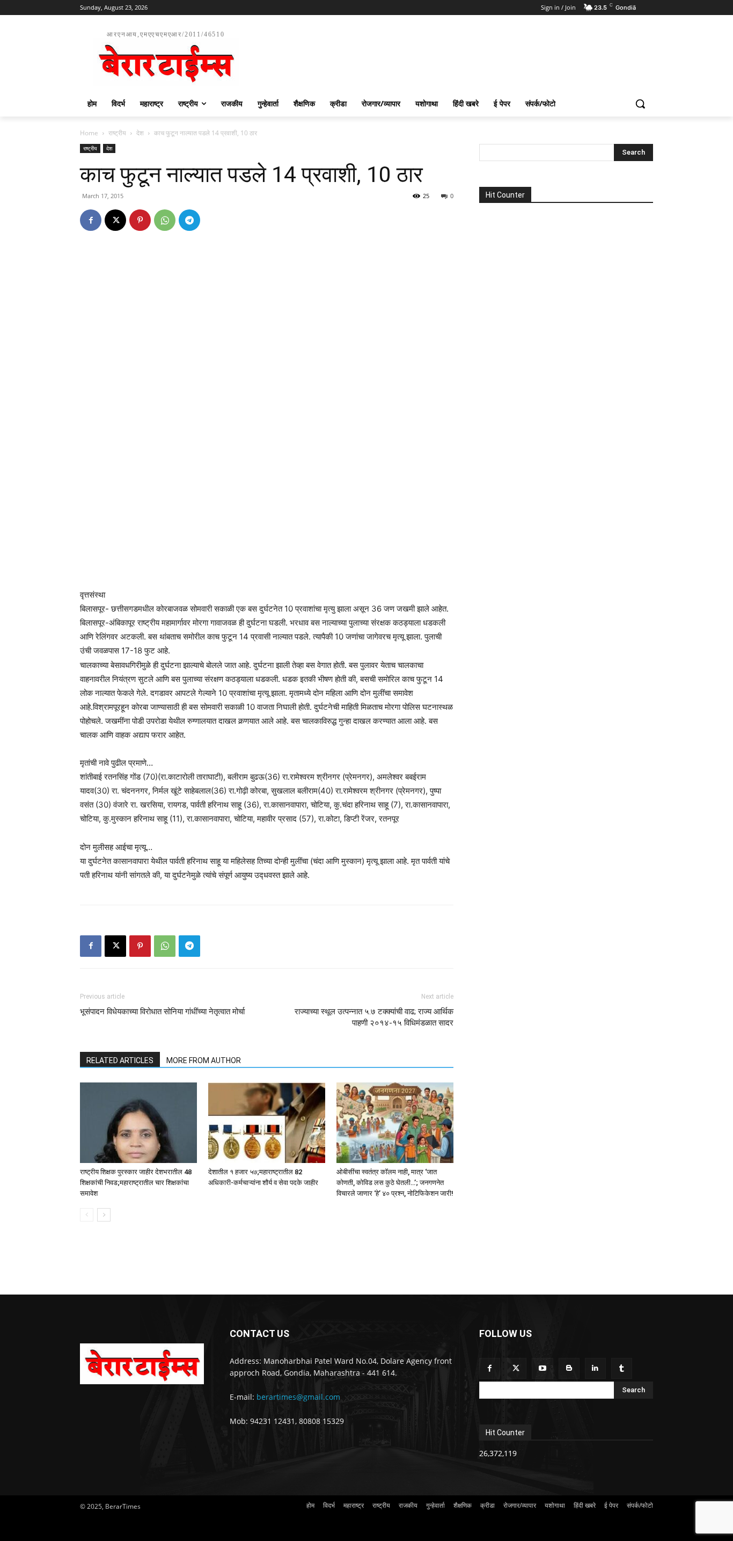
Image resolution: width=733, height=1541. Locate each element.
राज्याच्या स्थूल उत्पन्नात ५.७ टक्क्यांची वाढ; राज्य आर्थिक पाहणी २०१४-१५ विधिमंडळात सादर (374, 1017)
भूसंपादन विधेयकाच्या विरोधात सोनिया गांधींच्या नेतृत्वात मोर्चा (162, 1011)
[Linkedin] (595, 1368)
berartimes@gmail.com (298, 1397)
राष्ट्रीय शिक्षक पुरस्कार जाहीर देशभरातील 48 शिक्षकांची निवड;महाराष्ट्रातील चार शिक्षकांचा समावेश (136, 1182)
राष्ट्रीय (117, 132)
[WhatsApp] (164, 220)
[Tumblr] (621, 1368)
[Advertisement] (447, 57)
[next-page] (104, 1215)
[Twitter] (515, 1368)
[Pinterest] (140, 220)
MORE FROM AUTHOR (203, 1060)
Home (89, 132)
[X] (115, 220)
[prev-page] (86, 1215)
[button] (640, 104)
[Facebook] (90, 220)
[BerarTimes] (142, 1363)
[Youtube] (542, 1368)
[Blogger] (569, 1368)
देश (140, 132)
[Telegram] (189, 220)
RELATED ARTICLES (119, 1060)
